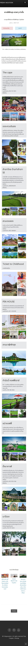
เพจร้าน (4, 89)
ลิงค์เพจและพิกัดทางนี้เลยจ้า (11, 136)
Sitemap (4, 608)
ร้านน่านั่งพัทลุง (17, 49)
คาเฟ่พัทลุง (7, 49)
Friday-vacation (6, 3)
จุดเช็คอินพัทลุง (23, 49)
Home (14, 611)
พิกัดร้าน (5, 93)
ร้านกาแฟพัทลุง (11, 49)
